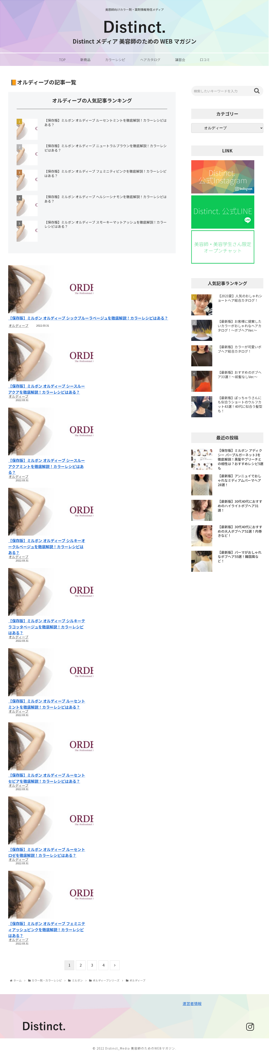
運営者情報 (192, 1003)
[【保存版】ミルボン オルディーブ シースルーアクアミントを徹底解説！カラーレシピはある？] (47, 432)
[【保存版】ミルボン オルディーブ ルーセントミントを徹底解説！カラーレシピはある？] (47, 673)
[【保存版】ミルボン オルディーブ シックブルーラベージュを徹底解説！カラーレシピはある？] (92, 290)
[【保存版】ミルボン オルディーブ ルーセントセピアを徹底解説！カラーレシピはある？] (47, 747)
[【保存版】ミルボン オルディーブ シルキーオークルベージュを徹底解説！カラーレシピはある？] (47, 512)
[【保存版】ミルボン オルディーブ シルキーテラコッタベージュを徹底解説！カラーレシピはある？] (47, 592)
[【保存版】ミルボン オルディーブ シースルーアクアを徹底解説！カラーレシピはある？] (47, 358)
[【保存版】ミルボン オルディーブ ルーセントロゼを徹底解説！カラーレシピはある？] (47, 821)
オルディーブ (18, 325)
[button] (256, 90)
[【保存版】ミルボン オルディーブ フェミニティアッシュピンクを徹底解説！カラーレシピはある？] (47, 895)
